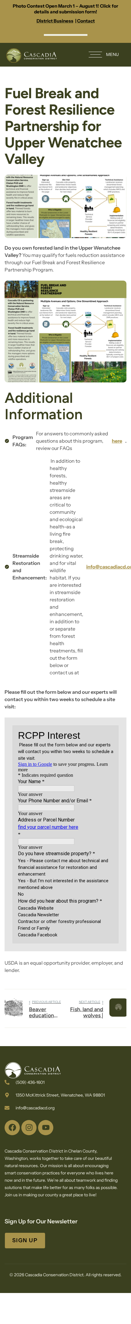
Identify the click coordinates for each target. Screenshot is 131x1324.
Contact (86, 21)
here (117, 441)
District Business (55, 21)
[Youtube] (45, 1127)
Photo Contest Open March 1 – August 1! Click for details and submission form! (65, 9)
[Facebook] (12, 1127)
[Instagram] (29, 1127)
